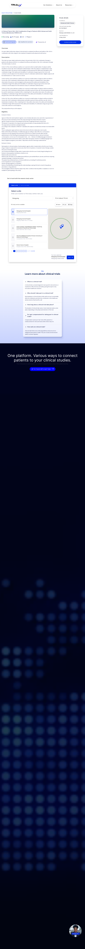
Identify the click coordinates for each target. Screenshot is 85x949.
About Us (59, 5)
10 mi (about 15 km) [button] (61, 198)
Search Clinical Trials (7, 13)
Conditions (62, 20)
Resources (68, 5)
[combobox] (31, 198)
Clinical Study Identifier (65, 26)
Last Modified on (63, 35)
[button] (29, 212)
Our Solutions (47, 5)
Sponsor (61, 31)
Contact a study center (70, 42)
